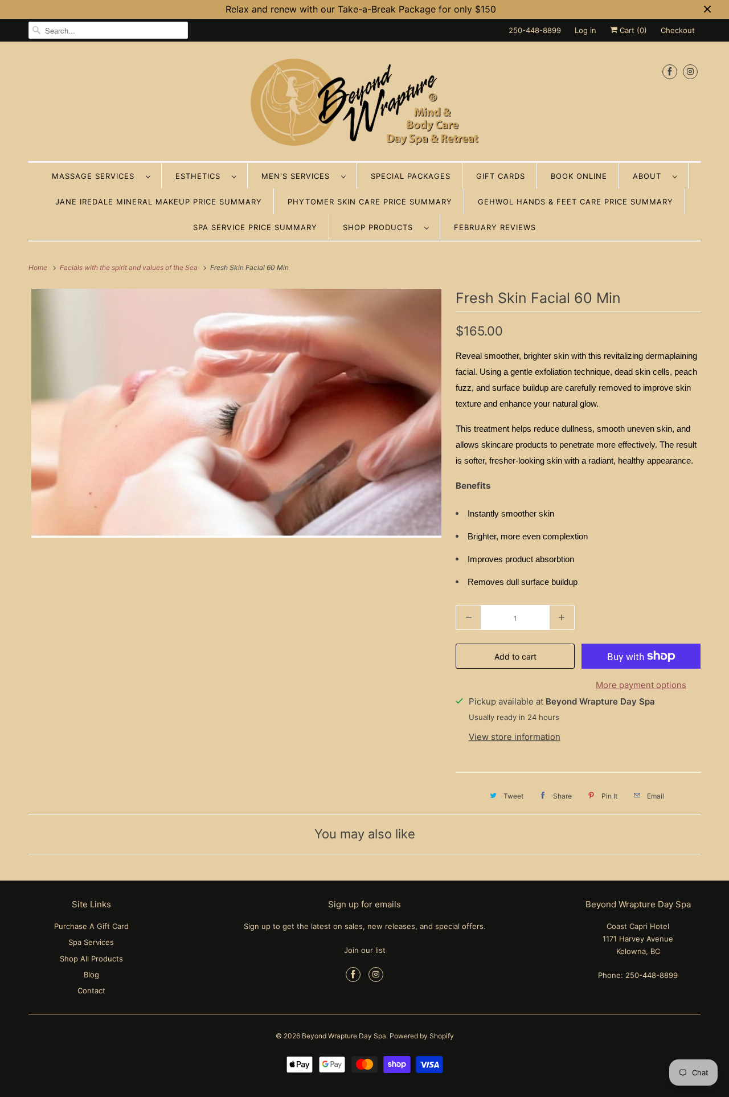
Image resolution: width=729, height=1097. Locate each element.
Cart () (632, 30)
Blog (91, 974)
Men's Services (298, 176)
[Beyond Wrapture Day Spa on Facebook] (669, 71)
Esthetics (200, 176)
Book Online (579, 176)
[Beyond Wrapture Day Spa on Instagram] (690, 71)
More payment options (641, 685)
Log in (585, 30)
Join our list (365, 950)
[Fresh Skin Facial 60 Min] (236, 413)
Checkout (678, 30)
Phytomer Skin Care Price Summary (370, 201)
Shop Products (381, 227)
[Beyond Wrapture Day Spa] (364, 104)
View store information (514, 736)
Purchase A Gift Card (91, 926)
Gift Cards (500, 176)
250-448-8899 (535, 30)
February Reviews (495, 227)
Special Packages (410, 176)
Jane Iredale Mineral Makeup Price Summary (158, 201)
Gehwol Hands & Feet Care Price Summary (575, 201)
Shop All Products (91, 958)
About (650, 176)
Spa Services (91, 942)
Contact (91, 990)
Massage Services (96, 176)
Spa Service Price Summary (255, 227)
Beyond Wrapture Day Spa (344, 1035)
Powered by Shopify (422, 1035)
